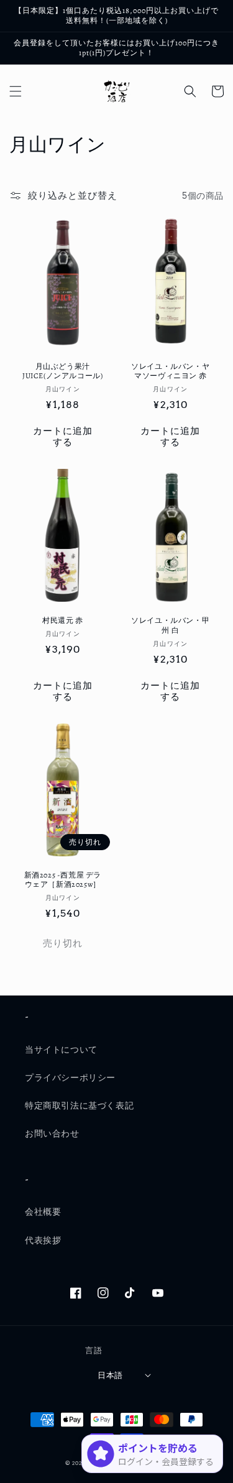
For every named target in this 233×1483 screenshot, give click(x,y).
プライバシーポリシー (70, 1077)
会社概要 (43, 1212)
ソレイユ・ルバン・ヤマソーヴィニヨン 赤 (170, 371)
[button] (15, 91)
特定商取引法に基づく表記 (79, 1105)
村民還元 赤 (62, 620)
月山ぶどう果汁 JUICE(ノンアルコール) (62, 371)
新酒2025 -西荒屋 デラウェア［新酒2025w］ (62, 880)
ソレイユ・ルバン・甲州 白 (170, 625)
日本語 (110, 1375)
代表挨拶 (43, 1240)
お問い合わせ (52, 1133)
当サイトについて (61, 1049)
